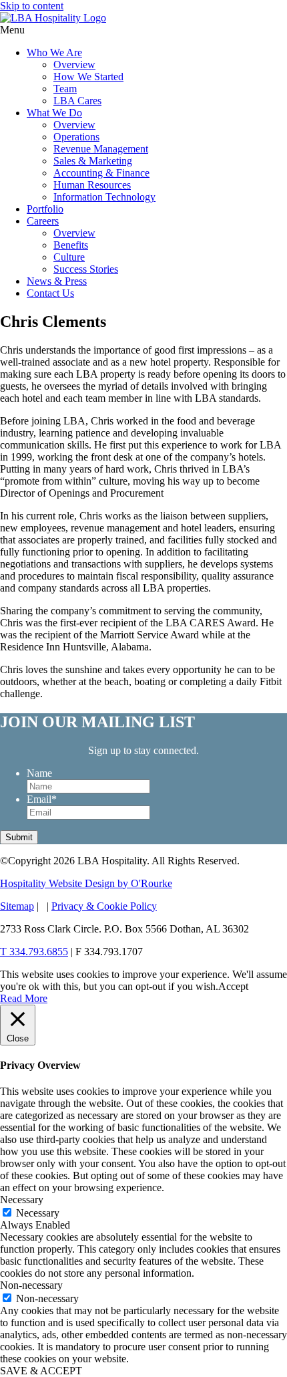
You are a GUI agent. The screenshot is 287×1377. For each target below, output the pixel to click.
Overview (74, 64)
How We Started (88, 76)
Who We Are (54, 52)
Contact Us (50, 293)
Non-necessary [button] (31, 1285)
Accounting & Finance (101, 172)
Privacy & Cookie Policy (104, 906)
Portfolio (45, 209)
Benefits (70, 245)
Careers (43, 221)
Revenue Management (100, 148)
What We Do (54, 112)
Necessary (37, 1213)
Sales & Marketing (92, 160)
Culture (69, 257)
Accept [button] (233, 986)
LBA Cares (77, 100)
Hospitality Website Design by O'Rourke (86, 883)
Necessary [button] (21, 1199)
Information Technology (104, 197)
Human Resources (92, 185)
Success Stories (85, 269)
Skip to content (31, 5)
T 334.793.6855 (34, 951)
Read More (23, 998)
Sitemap (17, 906)
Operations (76, 136)
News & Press (57, 281)
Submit (19, 837)
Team (65, 88)
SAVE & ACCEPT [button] (41, 1370)
